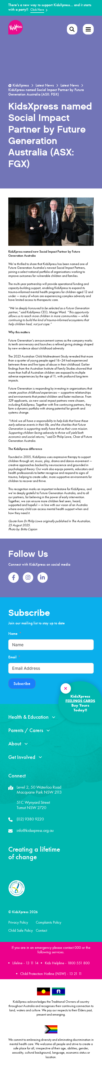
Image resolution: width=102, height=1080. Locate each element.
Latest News (45, 85)
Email (12, 657)
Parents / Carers (25, 730)
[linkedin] (42, 577)
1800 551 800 (78, 963)
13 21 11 (75, 973)
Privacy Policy (18, 922)
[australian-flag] (43, 991)
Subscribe (22, 683)
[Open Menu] (72, 29)
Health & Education (28, 717)
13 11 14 (32, 963)
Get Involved (21, 757)
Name (13, 633)
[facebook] (13, 577)
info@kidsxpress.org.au (35, 830)
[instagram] (28, 577)
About (14, 744)
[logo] (15, 27)
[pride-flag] (51, 1029)
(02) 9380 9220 (30, 819)
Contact (41, 930)
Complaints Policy (48, 922)
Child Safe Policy (20, 930)
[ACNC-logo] (16, 888)
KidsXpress (20, 85)
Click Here (37, 10)
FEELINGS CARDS (80, 700)
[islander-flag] (58, 991)
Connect (17, 775)
